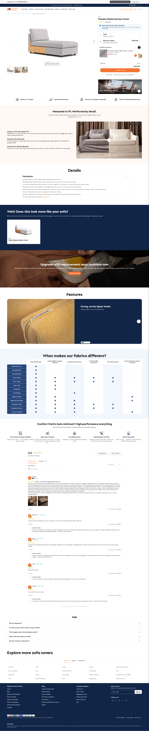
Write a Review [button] (115, 453)
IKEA (9, 678)
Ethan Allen (11, 674)
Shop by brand (46, 691)
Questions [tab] (41, 461)
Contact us (79, 689)
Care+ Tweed (16, 381)
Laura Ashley (65, 674)
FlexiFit (44, 705)
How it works (80, 691)
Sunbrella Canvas (17, 404)
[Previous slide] (10, 321)
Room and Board (12, 671)
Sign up (138, 692)
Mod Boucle (17, 389)
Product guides (11, 697)
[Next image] (94, 41)
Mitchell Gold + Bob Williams (123, 674)
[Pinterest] (115, 700)
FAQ (77, 702)
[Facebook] (119, 700)
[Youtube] (126, 700)
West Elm (10, 667)
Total (138, 63)
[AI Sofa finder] (135, 9)
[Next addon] (139, 47)
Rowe (36, 671)
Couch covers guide (12, 702)
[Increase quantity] (107, 66)
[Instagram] (112, 700)
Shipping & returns (81, 694)
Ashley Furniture (120, 678)
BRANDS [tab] (66, 660)
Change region (135, 1)
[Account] (141, 5)
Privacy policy (130, 717)
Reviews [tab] (31, 461)
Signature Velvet (16, 396)
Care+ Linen (16, 385)
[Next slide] (139, 321)
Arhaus (64, 667)
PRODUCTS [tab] (81, 660)
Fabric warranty (81, 699)
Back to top (138, 717)
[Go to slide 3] (25, 70)
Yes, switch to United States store (120, 1)
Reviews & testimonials (13, 694)
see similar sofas (129, 27)
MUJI (63, 678)
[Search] (138, 9)
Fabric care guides (12, 699)
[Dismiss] (141, 2)
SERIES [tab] (74, 660)
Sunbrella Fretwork (16, 408)
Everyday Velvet (16, 370)
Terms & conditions (120, 717)
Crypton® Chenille (17, 412)
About (9, 689)
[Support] (138, 5)
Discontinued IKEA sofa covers (50, 702)
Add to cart (121, 70)
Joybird (37, 674)
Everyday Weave (16, 374)
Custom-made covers (48, 689)
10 (84, 606)
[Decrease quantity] (101, 66)
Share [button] (31, 509)
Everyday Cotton (17, 366)
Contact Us (45, 197)
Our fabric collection (48, 697)
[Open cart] (140, 9)
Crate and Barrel (66, 671)
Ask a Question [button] (102, 453)
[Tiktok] (122, 700)
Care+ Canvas (17, 377)
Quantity (102, 63)
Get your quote (74, 273)
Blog (8, 691)
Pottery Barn (92, 671)
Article (37, 667)
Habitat (91, 667)
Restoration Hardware (122, 667)
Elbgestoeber (92, 678)
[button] (120, 35)
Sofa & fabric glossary (13, 705)
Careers (9, 707)
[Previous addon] (135, 47)
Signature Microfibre (17, 400)
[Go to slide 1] (10, 70)
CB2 (117, 671)
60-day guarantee (81, 697)
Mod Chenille (16, 393)
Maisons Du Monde (40, 678)
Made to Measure (94, 674)
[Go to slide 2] (17, 70)
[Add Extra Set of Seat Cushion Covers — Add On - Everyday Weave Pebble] (135, 55)
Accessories (45, 699)
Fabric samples (46, 694)
